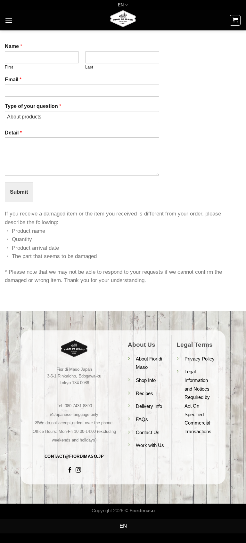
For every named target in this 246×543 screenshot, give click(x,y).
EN (121, 5)
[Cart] (235, 20)
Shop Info (146, 380)
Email (13, 79)
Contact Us (148, 432)
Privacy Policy (199, 358)
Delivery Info (149, 406)
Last (89, 67)
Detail (13, 132)
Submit (19, 192)
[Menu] (9, 20)
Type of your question (33, 106)
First (9, 67)
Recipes (144, 393)
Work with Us (150, 445)
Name (13, 46)
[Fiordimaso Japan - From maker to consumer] (123, 20)
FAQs (142, 419)
